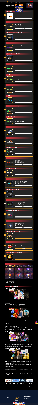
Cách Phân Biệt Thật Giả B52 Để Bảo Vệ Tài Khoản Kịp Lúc (22, 383)
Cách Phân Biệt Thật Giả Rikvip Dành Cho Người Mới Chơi (29, 383)
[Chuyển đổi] (5, 280)
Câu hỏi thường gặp (17, 397)
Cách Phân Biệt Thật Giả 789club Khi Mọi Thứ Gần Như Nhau (8, 383)
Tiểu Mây (19, 400)
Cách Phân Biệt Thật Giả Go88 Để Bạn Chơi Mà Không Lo (15, 383)
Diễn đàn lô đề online (17, 398)
